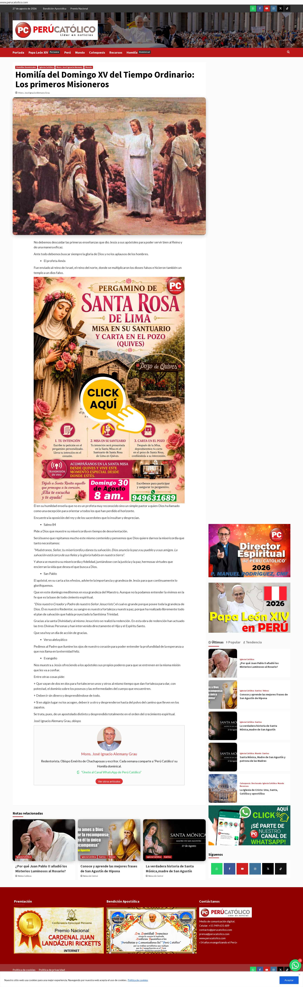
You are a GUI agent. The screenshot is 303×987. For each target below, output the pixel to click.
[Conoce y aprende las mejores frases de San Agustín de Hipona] (109, 840)
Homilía (138, 52)
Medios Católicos (24, 876)
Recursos (115, 52)
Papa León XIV (44, 52)
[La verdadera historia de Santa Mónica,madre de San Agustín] (174, 840)
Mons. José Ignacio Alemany (69, 67)
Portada (18, 52)
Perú (67, 52)
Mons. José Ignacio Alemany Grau (34, 92)
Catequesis (97, 52)
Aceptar (289, 980)
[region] (151, 979)
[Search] (288, 52)
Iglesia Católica (46, 67)
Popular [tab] (234, 642)
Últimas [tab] (217, 642)
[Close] (299, 974)
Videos (112, 857)
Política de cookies (138, 980)
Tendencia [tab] (253, 642)
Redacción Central (90, 876)
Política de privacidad (52, 969)
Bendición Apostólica (54, 8)
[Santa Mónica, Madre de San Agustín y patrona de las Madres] (222, 757)
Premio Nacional (79, 8)
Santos (102, 857)
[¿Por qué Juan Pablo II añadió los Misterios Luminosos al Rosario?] (44, 840)
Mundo (80, 52)
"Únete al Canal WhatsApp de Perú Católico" (111, 772)
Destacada (256, 783)
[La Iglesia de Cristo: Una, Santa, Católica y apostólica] (222, 788)
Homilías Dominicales (26, 67)
